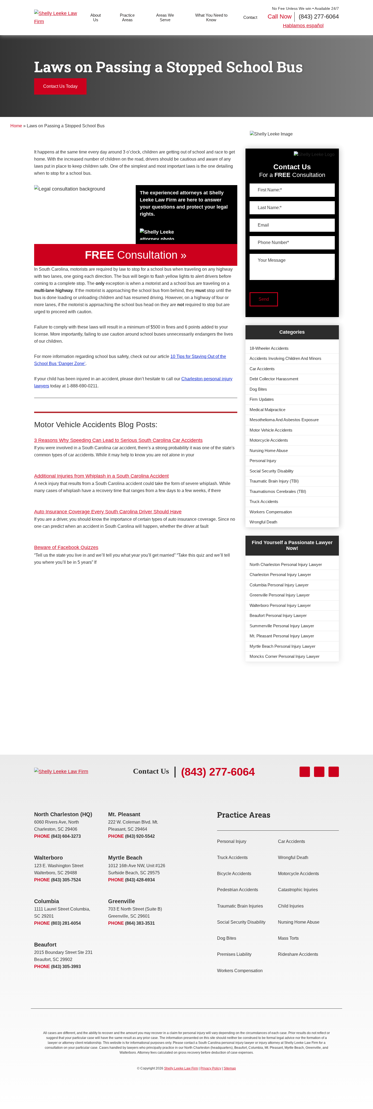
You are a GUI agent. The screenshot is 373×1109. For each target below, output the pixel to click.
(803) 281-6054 (66, 923)
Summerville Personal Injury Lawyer (282, 625)
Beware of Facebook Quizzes (66, 547)
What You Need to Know (211, 17)
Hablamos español (303, 25)
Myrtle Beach (125, 858)
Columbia (46, 901)
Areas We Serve (165, 17)
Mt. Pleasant (124, 814)
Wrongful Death (263, 522)
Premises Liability (234, 954)
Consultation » (136, 255)
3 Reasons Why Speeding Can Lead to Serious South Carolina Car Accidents (118, 440)
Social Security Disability (272, 471)
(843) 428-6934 (140, 880)
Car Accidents (262, 368)
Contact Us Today (60, 86)
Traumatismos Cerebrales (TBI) (278, 491)
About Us (95, 17)
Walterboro (48, 858)
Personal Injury (263, 460)
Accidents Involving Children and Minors (285, 358)
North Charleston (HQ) (63, 814)
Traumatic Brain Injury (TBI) (274, 481)
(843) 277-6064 (319, 16)
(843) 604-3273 (66, 836)
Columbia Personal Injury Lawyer (279, 585)
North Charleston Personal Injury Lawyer (286, 564)
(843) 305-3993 (66, 966)
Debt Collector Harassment (274, 378)
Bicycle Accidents (234, 873)
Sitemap (230, 1068)
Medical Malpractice (267, 409)
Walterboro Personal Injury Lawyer (280, 605)
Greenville (121, 901)
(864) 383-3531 (140, 923)
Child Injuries (291, 906)
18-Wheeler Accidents (269, 348)
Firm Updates (262, 399)
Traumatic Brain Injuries (240, 906)
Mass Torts (288, 938)
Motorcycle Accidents (269, 440)
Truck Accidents (264, 501)
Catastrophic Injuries (298, 889)
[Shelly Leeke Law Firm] (59, 18)
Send (264, 299)
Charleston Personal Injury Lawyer (280, 574)
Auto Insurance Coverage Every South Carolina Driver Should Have (108, 511)
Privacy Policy (210, 1068)
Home (16, 125)
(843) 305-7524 (66, 880)
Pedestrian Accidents (237, 889)
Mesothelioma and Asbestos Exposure (284, 419)
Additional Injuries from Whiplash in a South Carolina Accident (101, 476)
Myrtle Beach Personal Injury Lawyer (282, 646)
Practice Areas (127, 17)
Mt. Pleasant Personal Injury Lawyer (282, 636)
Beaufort (45, 945)
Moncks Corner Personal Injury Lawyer (284, 656)
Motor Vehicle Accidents (271, 430)
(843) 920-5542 (140, 836)
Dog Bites (258, 389)
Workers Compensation (271, 512)
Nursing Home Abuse (269, 450)
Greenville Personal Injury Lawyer (280, 595)
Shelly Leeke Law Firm (181, 1068)
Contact (250, 17)
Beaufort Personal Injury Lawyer (278, 615)
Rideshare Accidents (298, 954)
